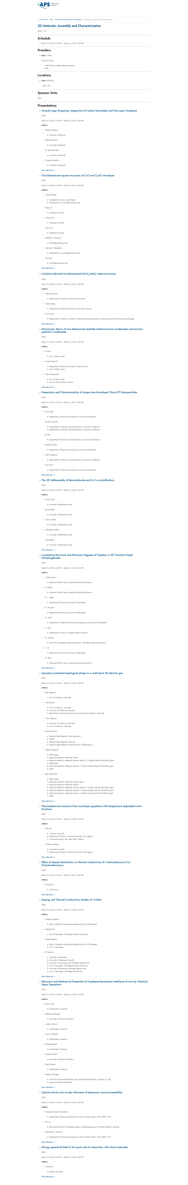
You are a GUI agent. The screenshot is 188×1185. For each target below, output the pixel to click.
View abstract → (48, 170)
